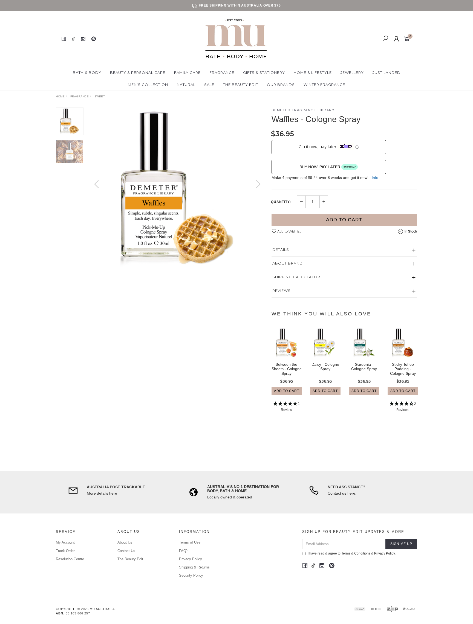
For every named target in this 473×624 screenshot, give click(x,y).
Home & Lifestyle (313, 72)
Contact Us (126, 551)
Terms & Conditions (355, 553)
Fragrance (221, 72)
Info (375, 177)
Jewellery (352, 72)
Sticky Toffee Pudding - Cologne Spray (403, 369)
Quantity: (281, 202)
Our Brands (281, 84)
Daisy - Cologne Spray (325, 366)
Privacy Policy (190, 559)
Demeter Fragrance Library (303, 110)
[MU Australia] (236, 38)
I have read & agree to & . (352, 553)
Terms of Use (189, 542)
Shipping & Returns (194, 567)
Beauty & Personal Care (137, 72)
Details (280, 249)
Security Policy (191, 575)
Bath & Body (87, 72)
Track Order (65, 551)
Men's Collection (148, 84)
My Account (65, 542)
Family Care (187, 72)
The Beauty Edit (240, 84)
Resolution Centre (70, 559)
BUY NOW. (319, 167)
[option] (177, 190)
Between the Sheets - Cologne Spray (287, 369)
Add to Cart (344, 219)
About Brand (287, 263)
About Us (124, 542)
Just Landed (386, 72)
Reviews (281, 290)
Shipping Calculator (296, 277)
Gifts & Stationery (264, 72)
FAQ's (184, 551)
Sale (209, 84)
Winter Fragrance (324, 84)
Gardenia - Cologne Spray (364, 366)
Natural (186, 84)
